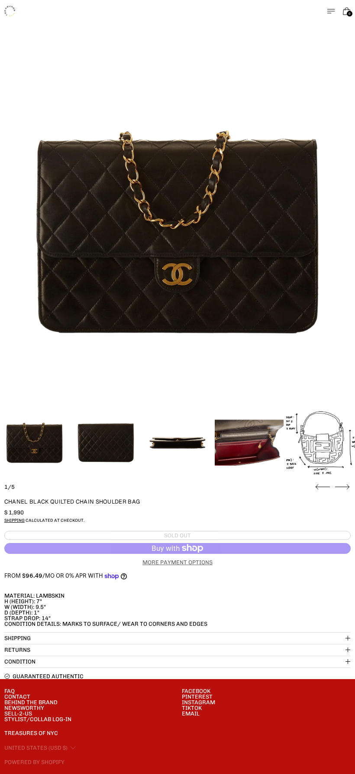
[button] (177, 232)
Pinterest (197, 696)
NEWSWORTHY (24, 708)
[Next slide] (342, 487)
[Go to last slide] (322, 487)
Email (191, 713)
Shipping (14, 520)
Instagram (198, 702)
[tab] (34, 442)
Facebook (196, 691)
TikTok (192, 708)
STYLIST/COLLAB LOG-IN (37, 719)
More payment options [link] (177, 562)
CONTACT (17, 696)
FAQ (9, 691)
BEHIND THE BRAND (31, 702)
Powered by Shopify (34, 762)
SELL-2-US (18, 713)
